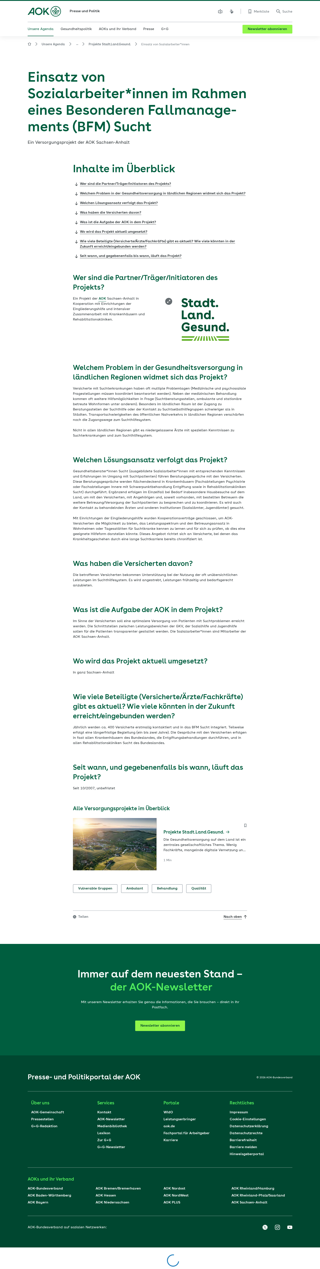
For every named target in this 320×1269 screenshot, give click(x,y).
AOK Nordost (174, 1188)
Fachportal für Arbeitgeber (186, 1133)
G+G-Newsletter (111, 1147)
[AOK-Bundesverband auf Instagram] (277, 1227)
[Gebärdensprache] (231, 11)
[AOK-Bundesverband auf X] (265, 1227)
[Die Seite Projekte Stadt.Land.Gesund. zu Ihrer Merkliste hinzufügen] (245, 825)
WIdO (168, 1112)
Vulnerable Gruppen (95, 888)
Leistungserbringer (179, 1119)
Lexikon (103, 1133)
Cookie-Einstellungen (248, 1119)
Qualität (198, 888)
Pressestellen (42, 1119)
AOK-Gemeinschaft (47, 1112)
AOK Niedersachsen (112, 1202)
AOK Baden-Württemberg (49, 1195)
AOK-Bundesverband (45, 1188)
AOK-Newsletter (111, 1119)
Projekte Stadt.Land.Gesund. (110, 44)
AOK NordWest (176, 1195)
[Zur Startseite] (44, 11)
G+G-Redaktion (44, 1126)
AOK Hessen (106, 1195)
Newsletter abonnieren (267, 29)
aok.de (169, 1126)
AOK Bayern (38, 1202)
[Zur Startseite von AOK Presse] (29, 45)
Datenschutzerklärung (249, 1126)
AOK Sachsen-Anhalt (249, 1202)
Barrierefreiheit (243, 1140)
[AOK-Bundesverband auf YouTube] (289, 1227)
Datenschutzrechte (246, 1133)
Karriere (170, 1140)
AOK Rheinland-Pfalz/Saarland (258, 1195)
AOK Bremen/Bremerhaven (118, 1188)
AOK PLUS (171, 1202)
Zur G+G (104, 1140)
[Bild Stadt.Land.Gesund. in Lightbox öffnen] (168, 301)
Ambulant (134, 888)
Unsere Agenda (53, 44)
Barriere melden (243, 1147)
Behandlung (167, 888)
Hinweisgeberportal (247, 1154)
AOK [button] (102, 298)
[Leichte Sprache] (220, 11)
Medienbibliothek (112, 1126)
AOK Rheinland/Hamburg (252, 1188)
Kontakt (104, 1112)
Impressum (239, 1112)
